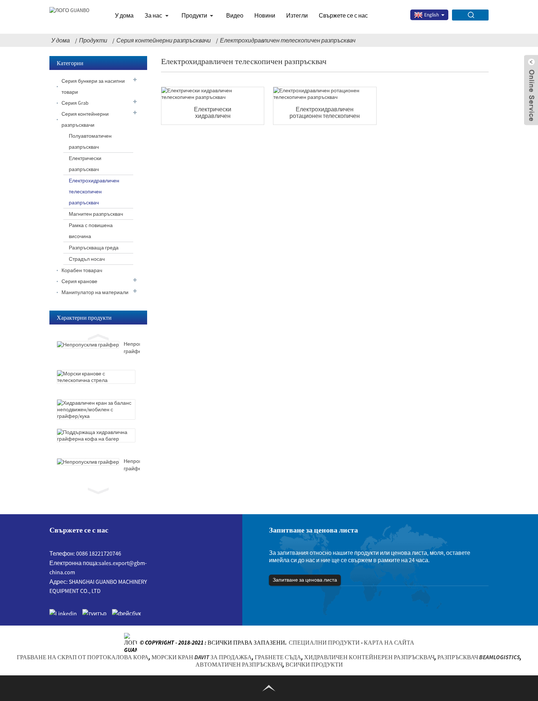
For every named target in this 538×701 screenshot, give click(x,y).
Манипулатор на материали (94, 292)
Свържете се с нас (343, 15)
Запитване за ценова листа (305, 579)
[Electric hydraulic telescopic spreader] (212, 93)
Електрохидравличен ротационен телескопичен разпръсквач (324, 112)
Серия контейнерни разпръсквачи (163, 40)
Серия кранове (79, 281)
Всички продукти (314, 664)
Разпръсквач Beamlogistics (478, 657)
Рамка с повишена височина (91, 231)
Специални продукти (324, 642)
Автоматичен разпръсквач (239, 664)
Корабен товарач (81, 270)
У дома (124, 15)
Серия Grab (75, 103)
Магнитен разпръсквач (96, 214)
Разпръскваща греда (94, 247)
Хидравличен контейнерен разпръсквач (369, 657)
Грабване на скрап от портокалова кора (83, 657)
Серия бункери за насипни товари (93, 86)
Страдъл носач (87, 259)
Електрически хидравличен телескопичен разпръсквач (212, 112)
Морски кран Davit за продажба (202, 657)
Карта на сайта (389, 642)
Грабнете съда (278, 657)
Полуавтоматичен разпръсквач (90, 141)
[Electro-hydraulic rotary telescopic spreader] (324, 93)
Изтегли (297, 15)
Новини (264, 15)
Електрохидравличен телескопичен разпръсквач (287, 40)
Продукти (194, 15)
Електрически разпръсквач (85, 164)
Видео (234, 15)
